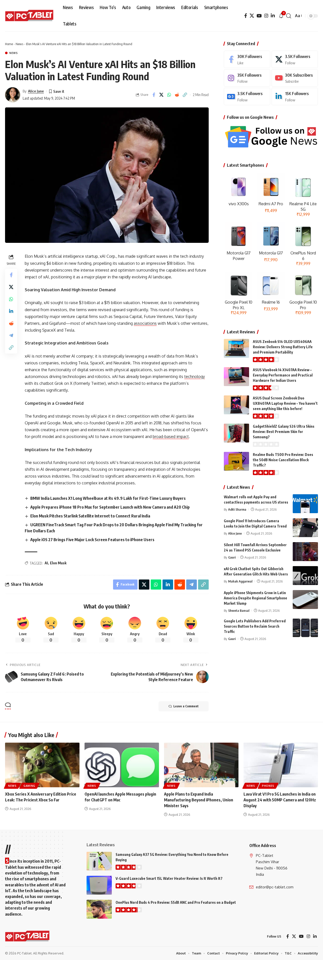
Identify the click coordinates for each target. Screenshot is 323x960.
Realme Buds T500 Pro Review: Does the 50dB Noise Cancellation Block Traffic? (283, 459)
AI (46, 563)
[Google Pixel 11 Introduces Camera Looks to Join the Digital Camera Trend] (305, 527)
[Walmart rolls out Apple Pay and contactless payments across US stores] (305, 503)
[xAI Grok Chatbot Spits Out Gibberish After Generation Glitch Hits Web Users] (305, 575)
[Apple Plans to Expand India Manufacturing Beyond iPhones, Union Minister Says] (201, 765)
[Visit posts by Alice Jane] (12, 94)
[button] (288, 16)
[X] (251, 16)
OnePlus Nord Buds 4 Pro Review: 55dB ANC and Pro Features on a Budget (176, 902)
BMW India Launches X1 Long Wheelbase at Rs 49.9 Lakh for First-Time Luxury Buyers (108, 498)
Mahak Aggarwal (240, 581)
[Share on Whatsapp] (169, 95)
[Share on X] (161, 95)
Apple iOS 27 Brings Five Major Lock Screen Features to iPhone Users (92, 539)
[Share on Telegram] (11, 335)
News (19, 44)
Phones (268, 785)
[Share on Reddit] (177, 95)
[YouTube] (259, 16)
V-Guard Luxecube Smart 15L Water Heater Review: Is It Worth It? (169, 878)
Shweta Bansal (238, 610)
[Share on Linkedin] (11, 311)
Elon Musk (58, 563)
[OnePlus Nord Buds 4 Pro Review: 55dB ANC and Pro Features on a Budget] (99, 909)
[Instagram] (266, 16)
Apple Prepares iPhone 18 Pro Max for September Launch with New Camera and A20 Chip (110, 507)
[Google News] (247, 96)
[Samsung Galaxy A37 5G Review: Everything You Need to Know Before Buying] (99, 861)
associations (145, 323)
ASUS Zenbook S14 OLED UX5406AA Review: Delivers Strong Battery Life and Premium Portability (283, 346)
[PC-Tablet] (30, 16)
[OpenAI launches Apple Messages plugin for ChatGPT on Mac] (122, 765)
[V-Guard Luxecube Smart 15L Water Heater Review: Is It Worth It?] (99, 885)
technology (194, 376)
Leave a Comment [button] (186, 706)
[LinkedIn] (273, 16)
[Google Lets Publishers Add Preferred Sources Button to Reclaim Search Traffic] (305, 627)
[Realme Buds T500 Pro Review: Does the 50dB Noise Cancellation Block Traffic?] (236, 461)
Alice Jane (36, 91)
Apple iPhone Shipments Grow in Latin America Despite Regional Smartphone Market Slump (255, 598)
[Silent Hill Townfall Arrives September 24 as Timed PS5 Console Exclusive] (305, 551)
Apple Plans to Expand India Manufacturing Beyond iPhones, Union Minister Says (198, 800)
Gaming (29, 785)
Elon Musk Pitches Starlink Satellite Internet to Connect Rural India (90, 515)
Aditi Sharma (237, 509)
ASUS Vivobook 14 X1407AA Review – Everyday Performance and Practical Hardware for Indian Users (283, 375)
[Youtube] (295, 78)
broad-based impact (171, 436)
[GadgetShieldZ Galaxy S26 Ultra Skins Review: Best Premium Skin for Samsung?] (236, 433)
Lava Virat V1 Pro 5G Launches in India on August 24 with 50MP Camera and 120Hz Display (280, 800)
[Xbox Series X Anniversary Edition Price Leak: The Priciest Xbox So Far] (42, 765)
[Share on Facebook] (153, 95)
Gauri (232, 557)
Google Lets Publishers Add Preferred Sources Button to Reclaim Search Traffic (255, 626)
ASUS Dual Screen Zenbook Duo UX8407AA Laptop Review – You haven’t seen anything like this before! (285, 403)
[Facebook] (245, 16)
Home (9, 44)
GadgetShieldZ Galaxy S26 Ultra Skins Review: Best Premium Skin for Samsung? (283, 431)
